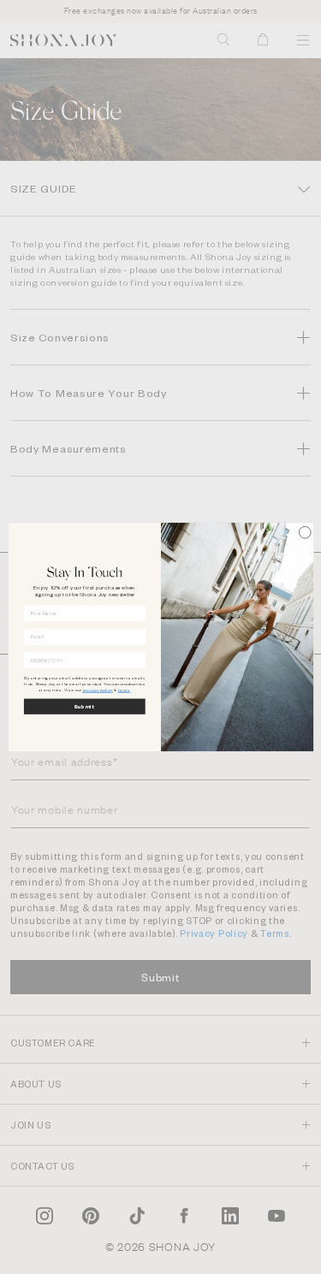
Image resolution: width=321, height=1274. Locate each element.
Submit (84, 706)
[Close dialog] (305, 532)
